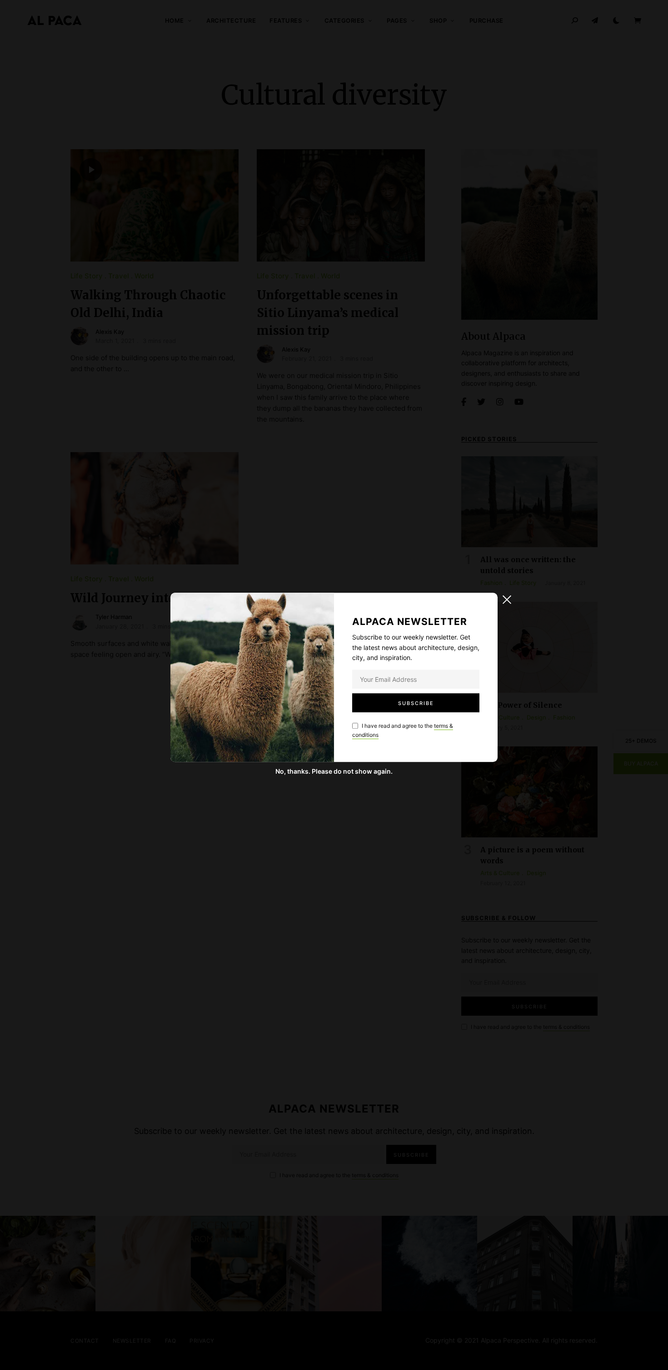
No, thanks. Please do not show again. (334, 771)
